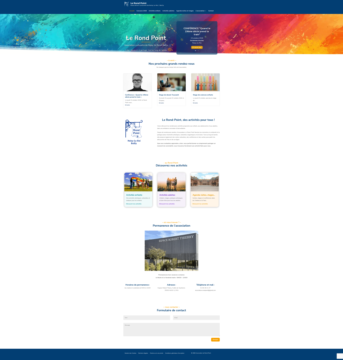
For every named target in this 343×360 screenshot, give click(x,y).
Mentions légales (143, 353)
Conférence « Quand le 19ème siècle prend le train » (136, 96)
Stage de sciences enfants (203, 95)
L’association (200, 11)
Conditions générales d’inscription (174, 353)
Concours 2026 (141, 11)
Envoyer (215, 340)
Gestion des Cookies (130, 353)
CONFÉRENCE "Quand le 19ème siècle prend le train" (197, 31)
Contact (211, 11)
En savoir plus (196, 47)
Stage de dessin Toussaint (169, 95)
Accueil (132, 11)
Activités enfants (155, 11)
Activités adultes (168, 11)
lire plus (127, 105)
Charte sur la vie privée (156, 353)
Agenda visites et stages (185, 11)
